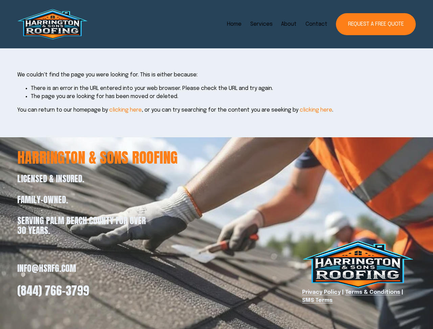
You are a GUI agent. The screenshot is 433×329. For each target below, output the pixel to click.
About (289, 24)
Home (234, 24)
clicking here (125, 110)
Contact (316, 24)
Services (261, 24)
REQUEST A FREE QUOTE (376, 24)
